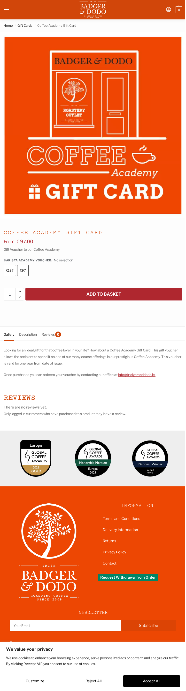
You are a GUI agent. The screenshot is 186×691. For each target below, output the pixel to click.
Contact (109, 563)
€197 (10, 270)
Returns (109, 541)
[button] (178, 9)
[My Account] (168, 10)
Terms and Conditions (121, 518)
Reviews (50, 334)
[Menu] (11, 9)
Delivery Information (120, 530)
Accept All (151, 681)
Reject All (93, 681)
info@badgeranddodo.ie (136, 375)
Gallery (9, 334)
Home (8, 25)
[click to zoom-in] (93, 125)
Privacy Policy (114, 552)
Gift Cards (24, 25)
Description (28, 334)
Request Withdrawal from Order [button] (128, 577)
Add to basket (103, 294)
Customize (35, 681)
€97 (23, 270)
